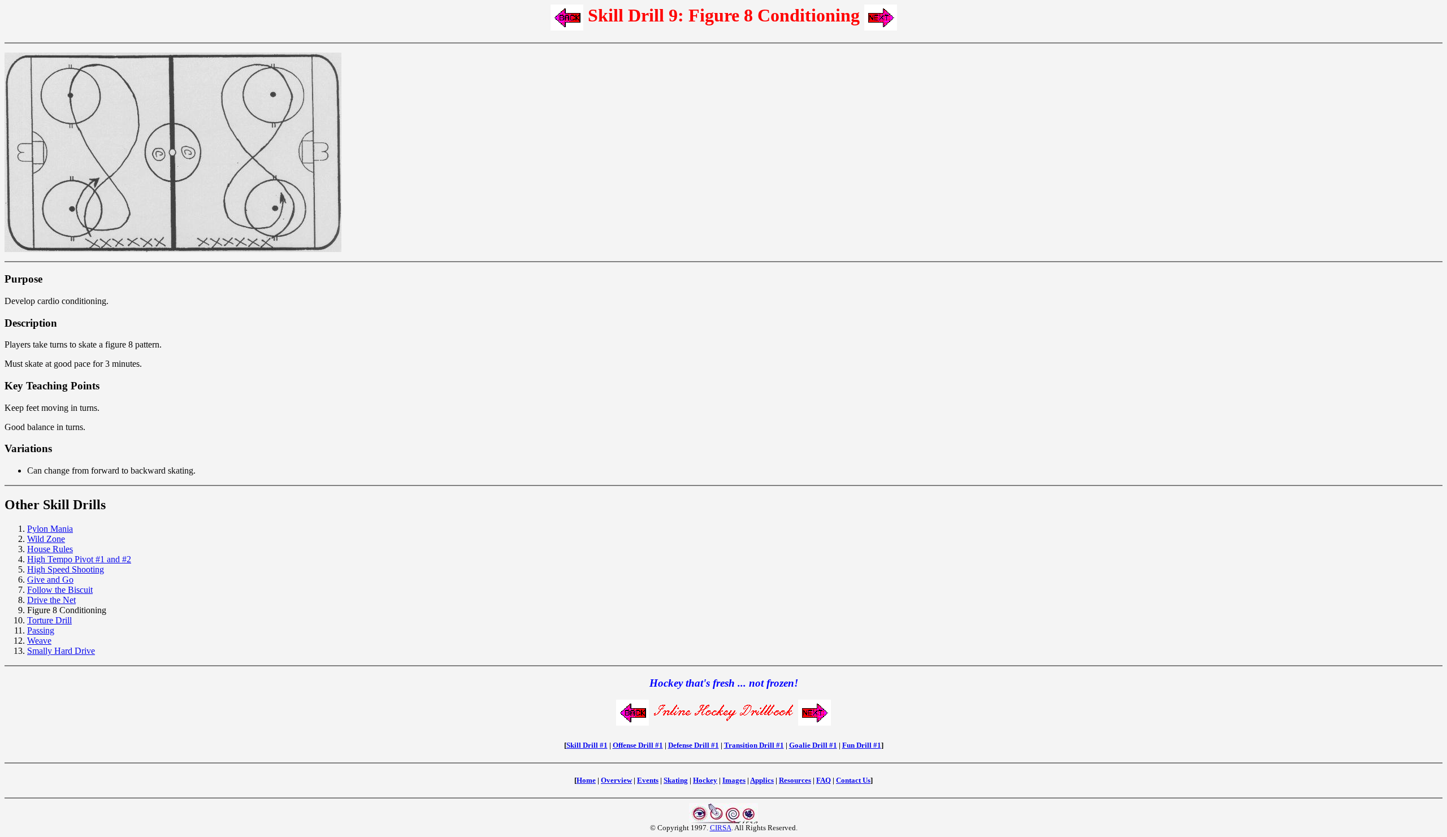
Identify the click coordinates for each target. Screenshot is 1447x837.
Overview (616, 780)
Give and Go (50, 579)
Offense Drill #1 (638, 745)
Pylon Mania (50, 529)
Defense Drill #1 (693, 745)
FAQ (823, 780)
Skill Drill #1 (587, 745)
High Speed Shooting (65, 569)
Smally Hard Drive (61, 651)
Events (647, 780)
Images (734, 780)
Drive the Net (51, 600)
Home (586, 780)
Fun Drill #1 (861, 745)
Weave (39, 640)
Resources (795, 780)
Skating (676, 780)
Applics (762, 780)
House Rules (50, 549)
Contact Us (853, 780)
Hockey (705, 780)
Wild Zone (46, 539)
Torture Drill (49, 620)
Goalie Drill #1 (813, 745)
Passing (40, 630)
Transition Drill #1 (754, 745)
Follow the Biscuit (60, 590)
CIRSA (720, 827)
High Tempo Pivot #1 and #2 (79, 559)
